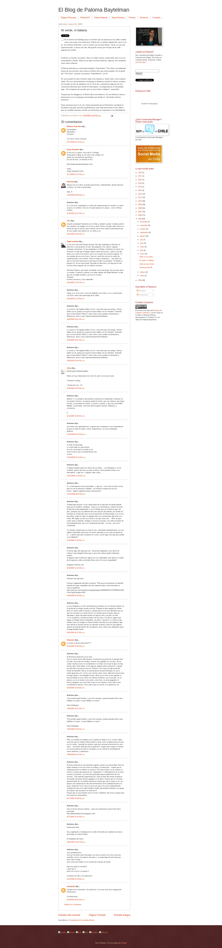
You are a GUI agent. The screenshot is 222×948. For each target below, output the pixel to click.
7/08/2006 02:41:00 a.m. (76, 754)
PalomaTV (85, 17)
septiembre (144, 232)
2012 (140, 194)
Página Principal (68, 17)
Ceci (68, 221)
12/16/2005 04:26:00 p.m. (76, 434)
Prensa (132, 17)
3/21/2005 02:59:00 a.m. (76, 234)
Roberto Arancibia (74, 126)
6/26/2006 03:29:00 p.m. (76, 595)
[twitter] (78, 932)
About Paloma (118, 17)
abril (142, 250)
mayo (142, 247)
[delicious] (103, 932)
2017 (140, 176)
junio (142, 243)
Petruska (70, 182)
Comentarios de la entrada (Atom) (81, 920)
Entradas (142, 291)
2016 (140, 180)
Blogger (124, 943)
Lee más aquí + (141, 62)
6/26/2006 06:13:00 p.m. (76, 632)
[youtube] (62, 932)
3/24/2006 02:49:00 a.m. (76, 540)
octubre (143, 229)
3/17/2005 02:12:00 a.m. (76, 142)
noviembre (144, 225)
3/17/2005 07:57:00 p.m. (76, 174)
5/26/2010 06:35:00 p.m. (76, 900)
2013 (140, 190)
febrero (143, 272)
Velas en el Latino (146, 257)
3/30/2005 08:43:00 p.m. (76, 388)
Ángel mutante (72, 241)
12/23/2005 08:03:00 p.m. (76, 494)
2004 (140, 280)
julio (142, 240)
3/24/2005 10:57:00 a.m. (76, 282)
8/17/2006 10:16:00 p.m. (76, 817)
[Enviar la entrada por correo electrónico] (111, 115)
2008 (140, 208)
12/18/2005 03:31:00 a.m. (76, 457)
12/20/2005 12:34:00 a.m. (76, 476)
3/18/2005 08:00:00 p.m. (76, 195)
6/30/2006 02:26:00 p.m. (76, 688)
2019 (140, 172)
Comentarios (143, 295)
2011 (140, 197)
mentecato (71, 886)
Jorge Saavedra (73, 149)
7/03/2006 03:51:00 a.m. (76, 708)
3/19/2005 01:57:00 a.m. (76, 213)
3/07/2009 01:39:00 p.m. (76, 879)
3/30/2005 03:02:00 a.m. (76, 361)
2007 (140, 212)
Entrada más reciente (69, 915)
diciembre (144, 222)
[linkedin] (71, 932)
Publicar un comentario (72, 904)
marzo (142, 254)
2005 (140, 219)
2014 (140, 187)
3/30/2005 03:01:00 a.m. (76, 319)
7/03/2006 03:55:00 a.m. (76, 729)
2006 (140, 215)
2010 (140, 201)
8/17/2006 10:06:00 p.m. (76, 798)
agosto (143, 236)
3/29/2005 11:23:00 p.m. (76, 299)
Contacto (156, 17)
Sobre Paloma (100, 17)
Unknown (70, 640)
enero (142, 276)
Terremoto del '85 (146, 267)
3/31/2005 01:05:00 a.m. (76, 416)
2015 (140, 183)
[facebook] (94, 932)
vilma (69, 368)
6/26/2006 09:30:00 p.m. (76, 646)
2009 (140, 204)
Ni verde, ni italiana (147, 260)
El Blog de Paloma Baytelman (93, 10)
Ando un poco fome (147, 264)
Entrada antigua (122, 915)
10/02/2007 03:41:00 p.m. (76, 842)
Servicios (144, 17)
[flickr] (85, 932)
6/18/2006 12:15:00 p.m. (76, 568)
